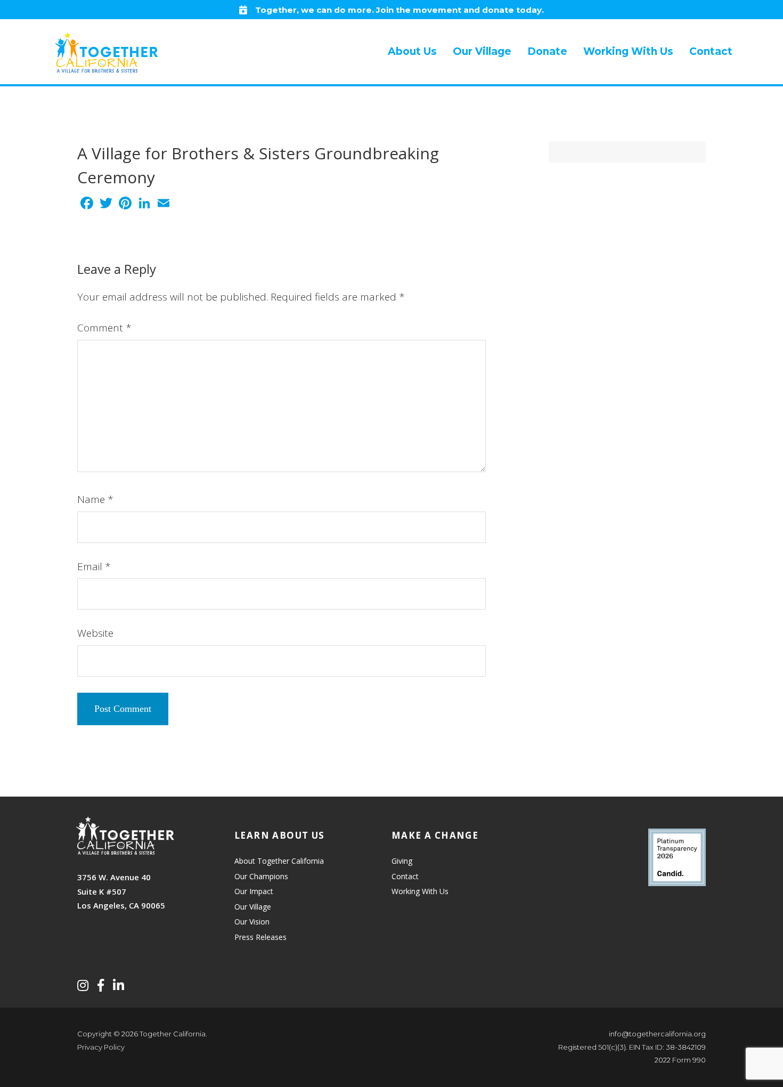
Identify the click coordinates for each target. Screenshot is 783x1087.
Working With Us (419, 891)
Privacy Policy (101, 1047)
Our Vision (252, 921)
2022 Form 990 (680, 1060)
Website (95, 633)
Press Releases (260, 937)
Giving (401, 861)
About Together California (279, 861)
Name (95, 499)
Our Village (252, 907)
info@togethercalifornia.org (657, 1033)
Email (94, 566)
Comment (104, 328)
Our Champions (261, 876)
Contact (405, 876)
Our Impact (253, 891)
